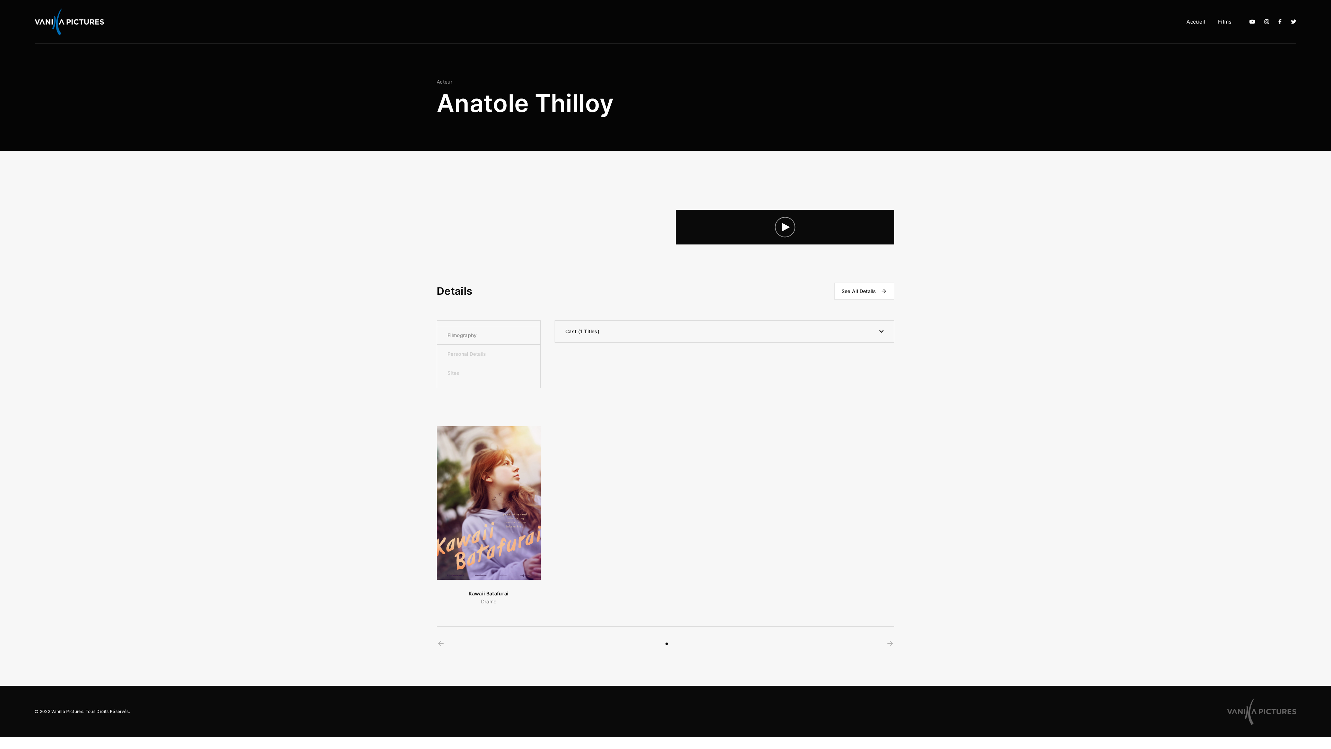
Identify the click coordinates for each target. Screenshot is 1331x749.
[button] (441, 643)
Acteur (444, 82)
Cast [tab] (581, 331)
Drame (489, 601)
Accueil (1195, 21)
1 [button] (667, 644)
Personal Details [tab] (466, 354)
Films (1225, 21)
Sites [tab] (453, 373)
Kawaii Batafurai (489, 593)
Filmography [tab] (462, 335)
